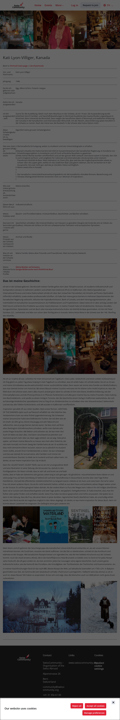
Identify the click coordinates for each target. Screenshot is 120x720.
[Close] (113, 702)
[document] (60, 709)
